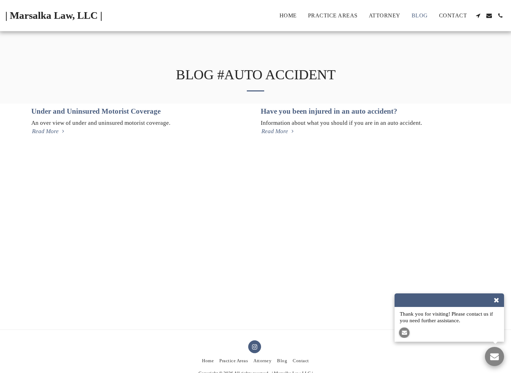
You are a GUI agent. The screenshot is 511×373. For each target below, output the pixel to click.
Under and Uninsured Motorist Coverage (96, 111)
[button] (478, 15)
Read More (46, 131)
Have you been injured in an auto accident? (329, 111)
